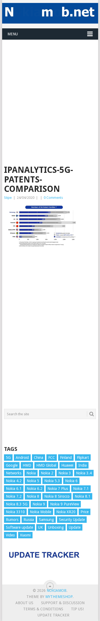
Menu (12, 34)
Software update (19, 527)
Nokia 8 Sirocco (57, 496)
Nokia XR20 (65, 512)
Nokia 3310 (15, 512)
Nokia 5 (33, 481)
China (38, 457)
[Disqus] (50, 331)
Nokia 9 (39, 504)
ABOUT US (24, 603)
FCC (51, 457)
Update (75, 527)
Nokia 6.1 (14, 488)
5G (8, 457)
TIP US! (77, 609)
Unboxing (56, 527)
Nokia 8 (33, 496)
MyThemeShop (59, 597)
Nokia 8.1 (82, 496)
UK (40, 527)
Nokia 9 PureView (64, 504)
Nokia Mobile (40, 512)
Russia (28, 519)
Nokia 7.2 (14, 496)
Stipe (8, 198)
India (82, 465)
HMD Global (46, 465)
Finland (66, 457)
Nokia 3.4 (84, 473)
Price (85, 512)
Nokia (31, 473)
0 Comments (53, 198)
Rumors (12, 519)
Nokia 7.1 (81, 488)
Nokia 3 (64, 473)
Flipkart (83, 457)
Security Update (72, 519)
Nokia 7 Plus (57, 488)
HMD (27, 465)
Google (12, 465)
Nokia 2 (47, 473)
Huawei (67, 465)
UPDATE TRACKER (53, 615)
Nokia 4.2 (14, 481)
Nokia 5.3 (52, 481)
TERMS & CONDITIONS (43, 609)
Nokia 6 (71, 481)
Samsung (46, 519)
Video (10, 535)
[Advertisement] (50, 90)
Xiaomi (25, 535)
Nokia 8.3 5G (16, 504)
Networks (13, 473)
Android (22, 457)
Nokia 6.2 (34, 488)
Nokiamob (56, 590)
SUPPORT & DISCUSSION (63, 603)
